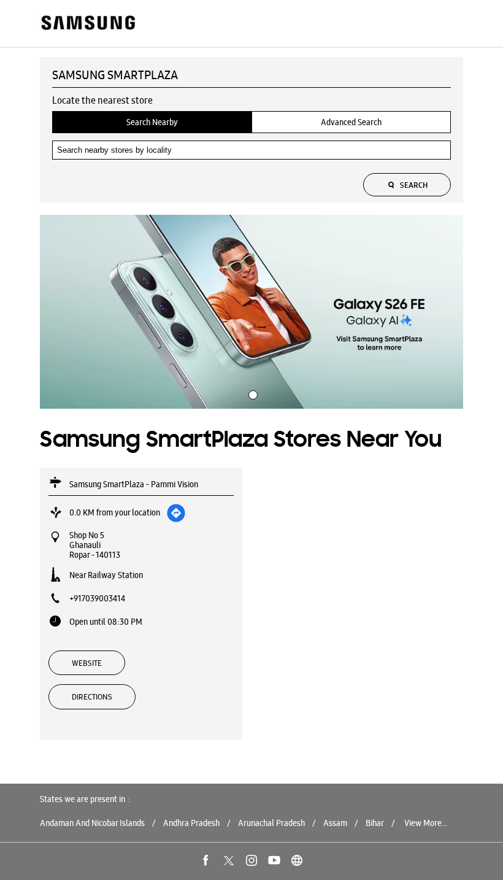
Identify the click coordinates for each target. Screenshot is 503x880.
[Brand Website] (296, 860)
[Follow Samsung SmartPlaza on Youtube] (274, 860)
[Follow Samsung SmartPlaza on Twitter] (228, 860)
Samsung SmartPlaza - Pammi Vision (133, 484)
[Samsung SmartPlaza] (87, 23)
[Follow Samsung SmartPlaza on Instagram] (251, 860)
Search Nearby (152, 122)
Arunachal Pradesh (271, 823)
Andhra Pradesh (191, 823)
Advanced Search (351, 122)
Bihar (375, 823)
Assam (335, 823)
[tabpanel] (251, 312)
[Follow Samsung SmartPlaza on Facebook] (206, 860)
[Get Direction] (176, 513)
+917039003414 (97, 598)
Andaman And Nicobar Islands (92, 823)
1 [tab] (251, 393)
